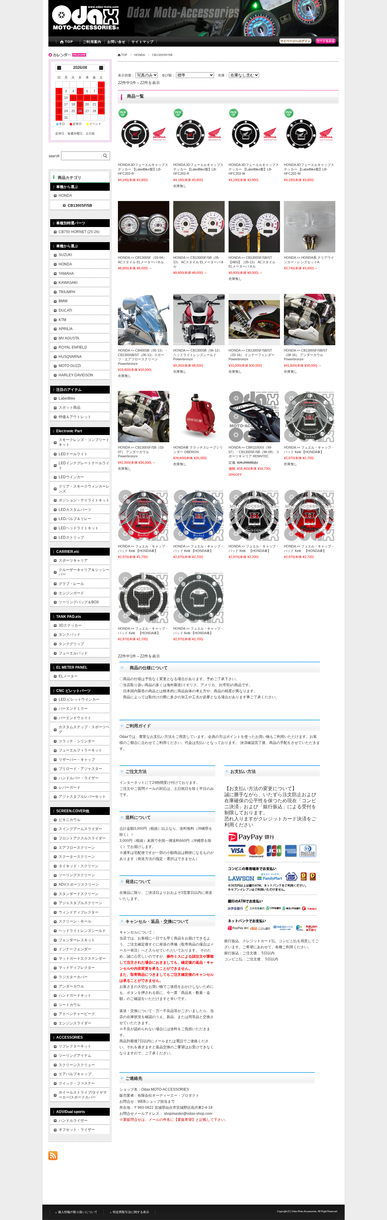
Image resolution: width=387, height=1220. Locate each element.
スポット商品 (69, 407)
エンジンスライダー (75, 1023)
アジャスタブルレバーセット (82, 796)
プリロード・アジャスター (80, 769)
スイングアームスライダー (80, 829)
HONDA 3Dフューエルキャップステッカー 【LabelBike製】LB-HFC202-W (309, 169)
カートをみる (326, 41)
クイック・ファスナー (77, 1083)
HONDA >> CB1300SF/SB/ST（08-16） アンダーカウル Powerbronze (305, 355)
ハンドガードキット (75, 995)
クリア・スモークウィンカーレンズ (84, 488)
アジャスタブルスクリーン (80, 903)
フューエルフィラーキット (80, 750)
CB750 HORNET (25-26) (79, 232)
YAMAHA (66, 273)
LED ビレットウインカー (79, 699)
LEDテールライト (73, 454)
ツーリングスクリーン (77, 875)
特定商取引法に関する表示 (131, 1212)
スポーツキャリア (73, 560)
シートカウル (69, 1005)
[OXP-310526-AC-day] (199, 226)
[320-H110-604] (309, 319)
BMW (63, 301)
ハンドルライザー (73, 1120)
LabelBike (67, 398)
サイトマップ (143, 42)
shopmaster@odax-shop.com (188, 1113)
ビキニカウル (69, 820)
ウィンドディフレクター (79, 912)
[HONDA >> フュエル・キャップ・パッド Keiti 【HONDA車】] (309, 416)
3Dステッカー (70, 625)
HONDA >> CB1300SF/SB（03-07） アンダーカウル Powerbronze (141, 452)
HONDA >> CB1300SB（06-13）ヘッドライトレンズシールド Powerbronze (197, 355)
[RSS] (52, 1157)
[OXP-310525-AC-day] (143, 226)
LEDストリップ (71, 537)
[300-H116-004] (254, 319)
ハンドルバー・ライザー (79, 778)
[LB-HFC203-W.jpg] (254, 134)
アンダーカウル (71, 986)
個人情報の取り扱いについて (77, 1212)
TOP (69, 42)
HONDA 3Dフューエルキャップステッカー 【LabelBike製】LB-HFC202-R (198, 169)
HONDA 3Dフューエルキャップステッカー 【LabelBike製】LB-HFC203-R (143, 169)
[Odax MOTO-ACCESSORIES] (97, 31)
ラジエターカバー (73, 977)
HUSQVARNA (70, 357)
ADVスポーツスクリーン (79, 884)
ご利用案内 (92, 42)
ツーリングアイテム (75, 1055)
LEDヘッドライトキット (79, 528)
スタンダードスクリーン (79, 894)
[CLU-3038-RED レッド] (199, 416)
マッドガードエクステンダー (82, 958)
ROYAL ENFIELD (73, 347)
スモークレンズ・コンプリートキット (84, 442)
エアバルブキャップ (75, 1074)
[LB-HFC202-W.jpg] (309, 134)
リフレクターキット (75, 1046)
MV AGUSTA (69, 338)
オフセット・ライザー (77, 1130)
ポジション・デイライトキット (84, 500)
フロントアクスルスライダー (82, 838)
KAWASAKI (68, 283)
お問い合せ (116, 42)
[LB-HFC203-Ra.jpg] (143, 134)
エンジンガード (71, 593)
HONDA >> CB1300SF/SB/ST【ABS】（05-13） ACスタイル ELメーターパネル (252, 262)
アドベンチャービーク (77, 1014)
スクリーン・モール (75, 921)
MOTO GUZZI (70, 366)
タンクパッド (69, 634)
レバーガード (69, 787)
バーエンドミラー (73, 708)
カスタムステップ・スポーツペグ (84, 729)
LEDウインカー (71, 477)
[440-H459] (199, 319)
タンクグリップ (71, 644)
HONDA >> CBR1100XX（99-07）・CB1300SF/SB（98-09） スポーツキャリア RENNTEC (254, 452)
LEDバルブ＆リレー (75, 519)
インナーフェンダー (75, 949)
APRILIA (66, 329)
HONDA (139, 55)
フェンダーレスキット (77, 940)
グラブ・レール (71, 584)
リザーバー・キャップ (77, 760)
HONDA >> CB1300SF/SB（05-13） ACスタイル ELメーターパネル (198, 262)
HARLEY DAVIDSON (76, 375)
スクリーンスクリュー (77, 1065)
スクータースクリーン (77, 857)
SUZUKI (65, 255)
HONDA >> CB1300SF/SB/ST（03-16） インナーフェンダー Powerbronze (252, 355)
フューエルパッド (73, 653)
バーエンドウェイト (75, 718)
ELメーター (68, 676)
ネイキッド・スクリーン (79, 866)
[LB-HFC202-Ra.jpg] (199, 134)
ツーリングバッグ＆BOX (79, 602)
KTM (62, 320)
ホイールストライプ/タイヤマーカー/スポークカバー (83, 1094)
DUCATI (65, 310)
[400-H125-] (143, 319)
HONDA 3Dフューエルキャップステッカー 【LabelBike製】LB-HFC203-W (254, 169)
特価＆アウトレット (75, 417)
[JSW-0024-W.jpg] (309, 226)
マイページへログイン (295, 41)
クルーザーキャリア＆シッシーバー (84, 572)
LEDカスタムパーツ (75, 510)
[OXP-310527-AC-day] (254, 226)
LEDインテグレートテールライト (84, 465)
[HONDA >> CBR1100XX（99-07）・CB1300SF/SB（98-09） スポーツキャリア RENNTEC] (254, 416)
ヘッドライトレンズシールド (82, 931)
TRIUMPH (67, 292)
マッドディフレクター (77, 967)
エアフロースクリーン (77, 847)
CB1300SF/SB (80, 205)
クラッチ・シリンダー (77, 741)
